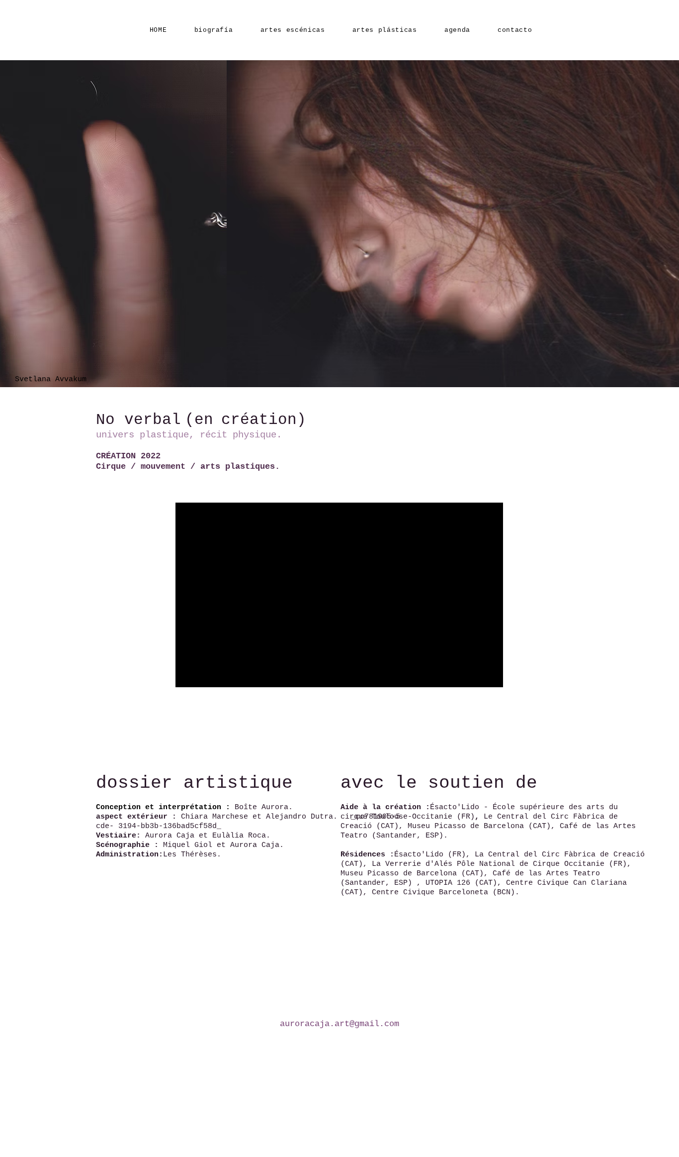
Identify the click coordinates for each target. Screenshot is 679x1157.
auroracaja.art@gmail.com (339, 1024)
